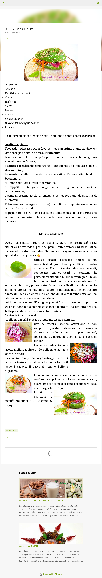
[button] (6, 38)
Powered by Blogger (52, 574)
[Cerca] (11, 3)
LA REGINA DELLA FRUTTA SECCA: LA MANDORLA (41, 501)
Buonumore (11, 431)
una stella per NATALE (28, 546)
